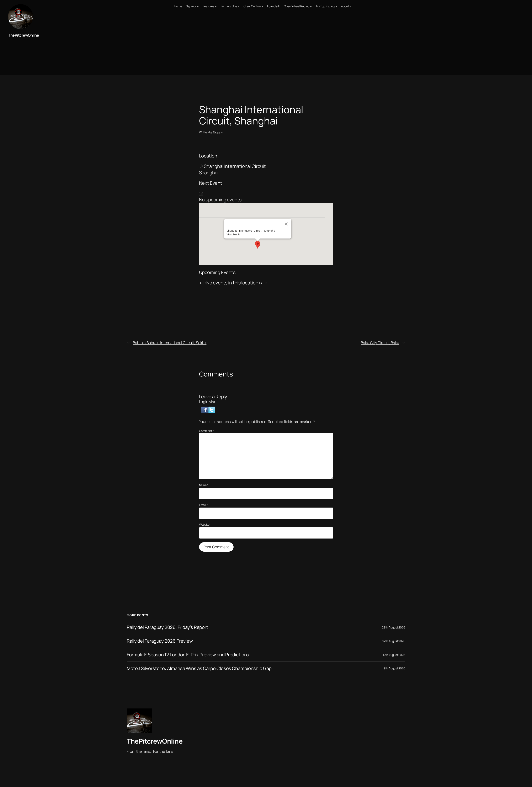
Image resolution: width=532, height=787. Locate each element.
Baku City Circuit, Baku (380, 342)
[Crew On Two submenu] (262, 6)
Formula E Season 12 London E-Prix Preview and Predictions (188, 654)
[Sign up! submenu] (198, 6)
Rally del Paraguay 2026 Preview (160, 641)
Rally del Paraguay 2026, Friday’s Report (167, 627)
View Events (233, 234)
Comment (206, 431)
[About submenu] (350, 6)
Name (203, 485)
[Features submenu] (216, 6)
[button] (257, 245)
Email (203, 505)
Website (204, 524)
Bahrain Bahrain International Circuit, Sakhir (170, 342)
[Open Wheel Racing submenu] (311, 6)
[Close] (286, 224)
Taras (216, 132)
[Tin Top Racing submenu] (336, 6)
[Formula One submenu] (238, 6)
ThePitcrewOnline (23, 35)
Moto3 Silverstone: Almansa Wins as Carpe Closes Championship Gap (199, 668)
